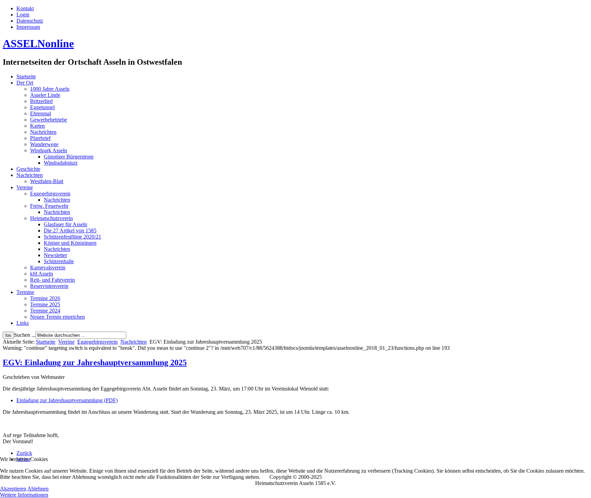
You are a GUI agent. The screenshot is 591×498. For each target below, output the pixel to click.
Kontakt (25, 8)
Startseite (26, 76)
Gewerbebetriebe (48, 120)
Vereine (24, 187)
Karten (37, 126)
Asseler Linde (45, 95)
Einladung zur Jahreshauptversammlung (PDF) (67, 400)
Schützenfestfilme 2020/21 (72, 237)
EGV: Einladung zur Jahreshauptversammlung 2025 (95, 362)
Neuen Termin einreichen (57, 317)
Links (22, 323)
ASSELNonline (38, 43)
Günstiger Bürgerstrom (68, 156)
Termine (25, 292)
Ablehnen (38, 488)
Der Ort (24, 83)
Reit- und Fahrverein (52, 280)
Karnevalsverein (47, 267)
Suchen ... (25, 335)
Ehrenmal (40, 113)
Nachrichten (43, 132)
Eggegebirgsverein (50, 193)
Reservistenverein (49, 286)
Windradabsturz (61, 163)
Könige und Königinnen (70, 243)
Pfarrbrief (40, 138)
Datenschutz (29, 21)
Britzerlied (41, 101)
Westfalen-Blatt (46, 181)
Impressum (28, 27)
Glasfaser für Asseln (65, 224)
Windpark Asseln (48, 150)
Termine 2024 (45, 311)
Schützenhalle (59, 261)
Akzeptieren (13, 488)
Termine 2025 (45, 304)
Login (22, 14)
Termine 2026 (45, 298)
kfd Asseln (41, 274)
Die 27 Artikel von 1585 (70, 230)
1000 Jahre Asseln (49, 89)
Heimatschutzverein (51, 218)
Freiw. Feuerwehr (49, 206)
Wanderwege (44, 144)
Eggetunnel (42, 107)
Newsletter (55, 255)
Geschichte (28, 169)
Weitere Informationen (24, 495)
